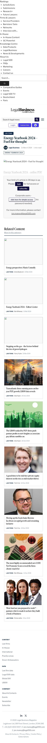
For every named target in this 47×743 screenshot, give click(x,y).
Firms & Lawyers (8, 18)
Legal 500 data (8, 674)
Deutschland (9, 97)
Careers (6, 70)
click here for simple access (22, 200)
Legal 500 (7, 60)
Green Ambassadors (10, 660)
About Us (4, 57)
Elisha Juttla (18, 618)
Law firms (8, 133)
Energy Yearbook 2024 (14, 153)
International (7, 652)
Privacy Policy (25, 734)
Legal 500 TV (9, 94)
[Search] (4, 83)
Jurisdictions (9, 5)
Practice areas (8, 656)
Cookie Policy (36, 734)
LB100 (4, 682)
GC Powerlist (9, 40)
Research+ (8, 11)
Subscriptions (23, 737)
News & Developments (13, 53)
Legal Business (10, 50)
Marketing (8, 66)
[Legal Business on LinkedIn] (21, 716)
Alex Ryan (17, 396)
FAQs (5, 63)
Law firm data (7, 670)
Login (13, 125)
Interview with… (10, 31)
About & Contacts (9, 693)
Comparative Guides (12, 87)
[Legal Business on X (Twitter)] (26, 716)
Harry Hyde (18, 353)
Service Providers (11, 21)
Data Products (9, 47)
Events (6, 90)
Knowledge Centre (8, 44)
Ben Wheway (18, 311)
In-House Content (11, 37)
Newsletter (6, 701)
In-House (4, 34)
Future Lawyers (10, 14)
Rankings (4, 1)
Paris (5, 100)
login (19, 184)
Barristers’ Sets (10, 24)
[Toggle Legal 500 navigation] (35, 125)
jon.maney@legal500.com (23, 213)
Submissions (9, 8)
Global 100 (6, 678)
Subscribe (24, 125)
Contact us (8, 73)
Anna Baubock (19, 272)
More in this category (12, 233)
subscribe (23, 188)
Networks (7, 27)
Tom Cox (17, 483)
